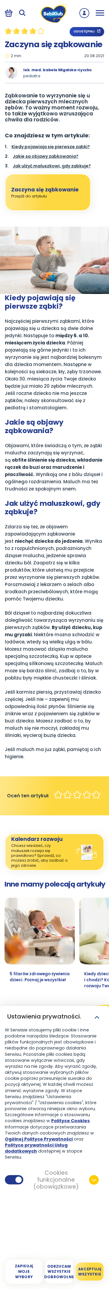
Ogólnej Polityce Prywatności (39, 1139)
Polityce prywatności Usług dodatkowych (36, 1148)
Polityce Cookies (70, 1121)
